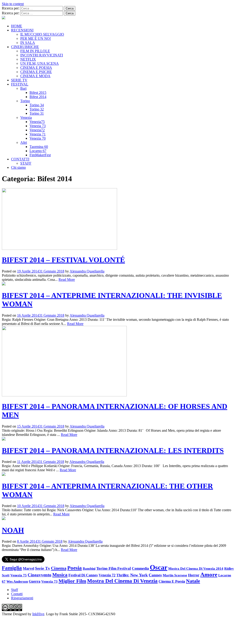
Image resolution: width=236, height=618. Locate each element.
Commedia (140, 568)
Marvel (28, 568)
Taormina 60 (39, 147)
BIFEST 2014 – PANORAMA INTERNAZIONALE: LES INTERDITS (113, 450)
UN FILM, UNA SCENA (39, 63)
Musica (60, 575)
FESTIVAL (19, 84)
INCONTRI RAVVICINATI (41, 55)
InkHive (38, 614)
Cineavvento (39, 574)
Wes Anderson (17, 581)
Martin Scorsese (175, 575)
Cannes (155, 575)
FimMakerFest (40, 155)
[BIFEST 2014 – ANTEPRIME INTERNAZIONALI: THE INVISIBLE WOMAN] (4, 284)
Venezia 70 (38, 138)
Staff (14, 590)
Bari (23, 88)
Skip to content (13, 4)
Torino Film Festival (113, 568)
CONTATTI (20, 159)
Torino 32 (37, 109)
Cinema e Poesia (172, 581)
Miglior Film (72, 581)
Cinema (58, 568)
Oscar (158, 567)
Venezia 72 (107, 575)
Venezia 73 (38, 126)
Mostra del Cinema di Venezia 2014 (195, 568)
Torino (25, 101)
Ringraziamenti (22, 598)
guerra (34, 581)
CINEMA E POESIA (36, 68)
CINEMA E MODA (35, 76)
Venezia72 (37, 130)
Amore (208, 574)
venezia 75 (18, 575)
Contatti (17, 594)
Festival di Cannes (83, 575)
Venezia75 (37, 122)
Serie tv (42, 568)
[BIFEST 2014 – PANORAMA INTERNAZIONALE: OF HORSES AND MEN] (64, 395)
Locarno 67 (38, 151)
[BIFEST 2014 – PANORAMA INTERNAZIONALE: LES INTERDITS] (4, 439)
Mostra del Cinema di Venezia (122, 581)
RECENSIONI (22, 30)
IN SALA (27, 43)
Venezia (26, 117)
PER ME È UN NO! (35, 38)
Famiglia (12, 568)
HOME (16, 26)
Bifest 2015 (38, 93)
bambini (89, 568)
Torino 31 (37, 113)
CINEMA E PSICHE (36, 72)
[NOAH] (4, 519)
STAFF (25, 163)
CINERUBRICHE (25, 47)
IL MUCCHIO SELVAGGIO (42, 34)
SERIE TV (19, 80)
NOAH (13, 530)
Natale (193, 581)
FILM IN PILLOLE (35, 51)
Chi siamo (18, 167)
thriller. (122, 575)
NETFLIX (28, 59)
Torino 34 (37, 105)
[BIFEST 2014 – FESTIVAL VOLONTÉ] (59, 249)
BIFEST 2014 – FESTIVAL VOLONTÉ (63, 260)
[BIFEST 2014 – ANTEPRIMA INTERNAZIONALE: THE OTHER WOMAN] (4, 475)
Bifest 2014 (38, 97)
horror (193, 575)
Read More (67, 279)
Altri (23, 142)
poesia (74, 568)
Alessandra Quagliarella (87, 271)
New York (139, 575)
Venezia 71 (38, 134)
